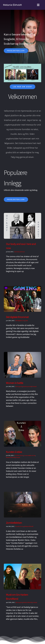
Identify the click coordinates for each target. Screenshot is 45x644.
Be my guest (19, 386)
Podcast (34, 386)
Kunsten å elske (14, 452)
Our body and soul (19, 252)
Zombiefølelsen (14, 523)
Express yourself (27, 386)
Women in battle (14, 383)
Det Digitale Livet (20, 321)
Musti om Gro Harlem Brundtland (17, 597)
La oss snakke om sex (29, 455)
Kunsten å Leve (19, 455)
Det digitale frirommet (17, 317)
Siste (26, 321)
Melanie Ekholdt (10, 457)
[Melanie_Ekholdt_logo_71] (12, 5)
